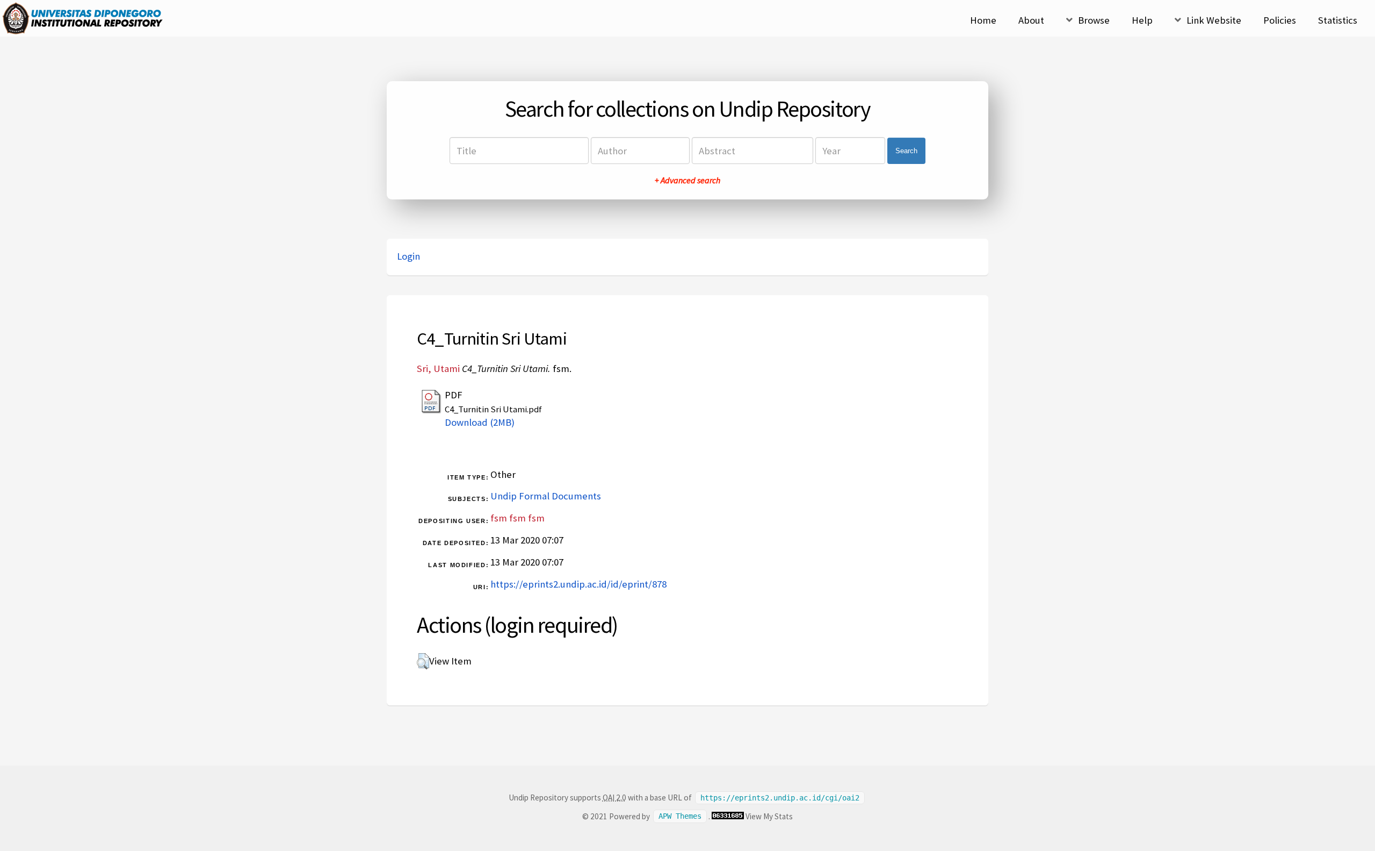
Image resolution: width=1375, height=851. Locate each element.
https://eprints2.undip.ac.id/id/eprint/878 (578, 584)
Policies (1279, 20)
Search (906, 151)
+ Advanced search (687, 180)
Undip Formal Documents (545, 496)
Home (983, 20)
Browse (1094, 20)
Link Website (1213, 20)
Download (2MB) (480, 422)
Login (408, 256)
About (1031, 20)
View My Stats (769, 816)
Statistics (1337, 20)
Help (1142, 20)
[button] (423, 661)
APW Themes (679, 816)
